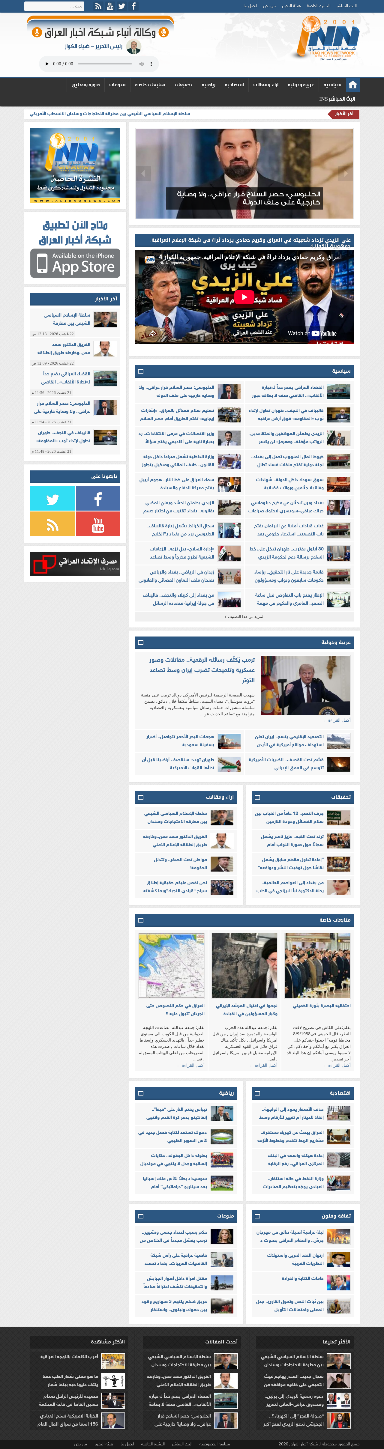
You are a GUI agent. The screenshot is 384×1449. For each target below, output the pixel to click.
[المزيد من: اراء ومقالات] (141, 797)
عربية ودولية (301, 85)
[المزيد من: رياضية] (141, 1093)
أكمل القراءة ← (337, 720)
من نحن (269, 6)
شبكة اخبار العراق (353, 85)
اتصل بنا (250, 6)
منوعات (117, 85)
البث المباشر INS (337, 99)
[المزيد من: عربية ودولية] (141, 643)
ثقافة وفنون (336, 1216)
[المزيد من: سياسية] (141, 371)
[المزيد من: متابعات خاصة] (141, 920)
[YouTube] (110, 6)
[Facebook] (133, 6)
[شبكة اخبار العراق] (323, 38)
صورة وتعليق (85, 85)
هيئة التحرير (291, 6)
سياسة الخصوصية (215, 1444)
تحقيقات (183, 85)
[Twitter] (122, 6)
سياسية (332, 85)
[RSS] (98, 6)
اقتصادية (234, 85)
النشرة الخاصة (318, 6)
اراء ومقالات (265, 85)
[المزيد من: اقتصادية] (257, 1093)
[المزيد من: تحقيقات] (257, 797)
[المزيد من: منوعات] (141, 1216)
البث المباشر (346, 6)
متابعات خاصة (150, 85)
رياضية (208, 85)
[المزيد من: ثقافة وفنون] (257, 1216)
